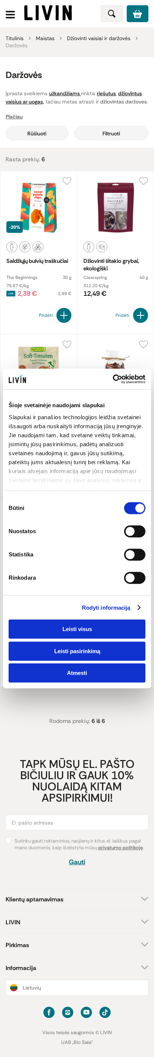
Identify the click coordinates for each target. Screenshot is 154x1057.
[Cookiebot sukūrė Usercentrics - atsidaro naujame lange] (112, 379)
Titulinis (15, 38)
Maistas (45, 38)
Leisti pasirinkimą (77, 651)
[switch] (134, 531)
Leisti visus (77, 629)
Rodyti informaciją (106, 607)
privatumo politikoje (120, 847)
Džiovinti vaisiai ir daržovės (98, 38)
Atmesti (77, 673)
